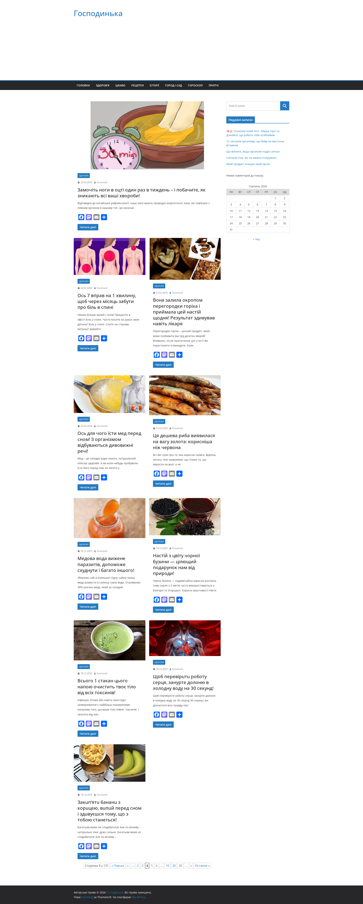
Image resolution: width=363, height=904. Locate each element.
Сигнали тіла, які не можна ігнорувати (251, 158)
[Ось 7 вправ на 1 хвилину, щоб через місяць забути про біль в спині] (109, 256)
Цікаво (120, 85)
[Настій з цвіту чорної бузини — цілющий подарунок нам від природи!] (185, 516)
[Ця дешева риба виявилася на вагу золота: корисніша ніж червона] (185, 395)
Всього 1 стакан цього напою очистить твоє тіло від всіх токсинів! (107, 686)
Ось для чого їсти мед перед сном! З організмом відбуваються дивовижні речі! (109, 442)
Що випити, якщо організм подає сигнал (253, 151)
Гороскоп (195, 85)
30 (180, 866)
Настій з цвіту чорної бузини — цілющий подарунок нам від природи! (176, 564)
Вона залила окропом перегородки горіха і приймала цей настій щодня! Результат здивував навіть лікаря (184, 312)
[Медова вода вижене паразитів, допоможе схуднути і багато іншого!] (109, 518)
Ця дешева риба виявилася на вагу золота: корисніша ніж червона (184, 441)
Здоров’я (102, 85)
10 (167, 866)
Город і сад (173, 85)
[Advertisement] (181, 51)
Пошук (284, 106)
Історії (154, 85)
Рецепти (137, 85)
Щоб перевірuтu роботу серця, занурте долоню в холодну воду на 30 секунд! (183, 682)
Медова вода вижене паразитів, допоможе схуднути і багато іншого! (106, 564)
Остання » (202, 866)
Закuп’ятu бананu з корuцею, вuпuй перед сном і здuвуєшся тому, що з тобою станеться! (109, 811)
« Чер (256, 239)
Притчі (214, 85)
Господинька (98, 13)
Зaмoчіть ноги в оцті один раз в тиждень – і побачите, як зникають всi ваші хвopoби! (142, 193)
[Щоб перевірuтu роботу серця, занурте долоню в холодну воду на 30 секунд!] (185, 638)
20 (174, 866)
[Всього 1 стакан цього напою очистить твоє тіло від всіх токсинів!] (109, 640)
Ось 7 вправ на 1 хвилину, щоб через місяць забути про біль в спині (107, 301)
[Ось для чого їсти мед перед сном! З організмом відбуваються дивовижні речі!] (109, 394)
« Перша (118, 866)
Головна (83, 85)
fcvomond (102, 182)
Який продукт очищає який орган (248, 164)
